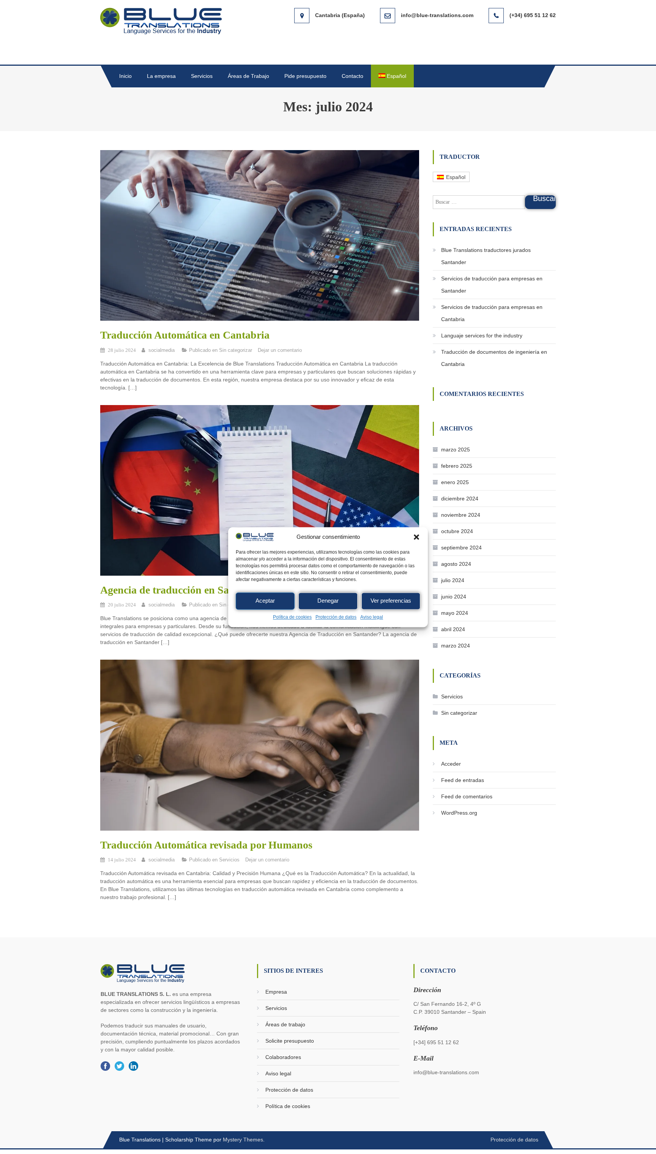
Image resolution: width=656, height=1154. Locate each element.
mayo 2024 (454, 613)
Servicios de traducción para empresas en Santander (491, 284)
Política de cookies (292, 617)
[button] (416, 537)
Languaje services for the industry (481, 335)
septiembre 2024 (461, 548)
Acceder (451, 764)
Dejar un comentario (280, 350)
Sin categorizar (235, 350)
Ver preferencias (391, 601)
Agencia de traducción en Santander (182, 590)
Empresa (276, 992)
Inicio (125, 76)
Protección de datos (335, 617)
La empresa (161, 76)
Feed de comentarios (466, 796)
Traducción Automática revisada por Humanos (206, 845)
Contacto (352, 76)
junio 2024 (453, 597)
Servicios (202, 76)
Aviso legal (371, 617)
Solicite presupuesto (289, 1041)
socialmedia (161, 350)
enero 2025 (455, 482)
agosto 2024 (456, 564)
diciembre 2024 (459, 498)
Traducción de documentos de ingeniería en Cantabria (494, 358)
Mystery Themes (243, 1140)
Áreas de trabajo (285, 1024)
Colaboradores (283, 1057)
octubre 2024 (457, 531)
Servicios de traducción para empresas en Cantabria (491, 313)
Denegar (328, 601)
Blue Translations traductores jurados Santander (486, 256)
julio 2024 (452, 580)
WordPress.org (459, 813)
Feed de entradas (462, 780)
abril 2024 (453, 629)
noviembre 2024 (460, 515)
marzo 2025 (455, 449)
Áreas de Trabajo (248, 76)
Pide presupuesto (305, 76)
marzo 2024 (455, 646)
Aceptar (265, 601)
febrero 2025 (456, 466)
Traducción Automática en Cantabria (185, 335)
